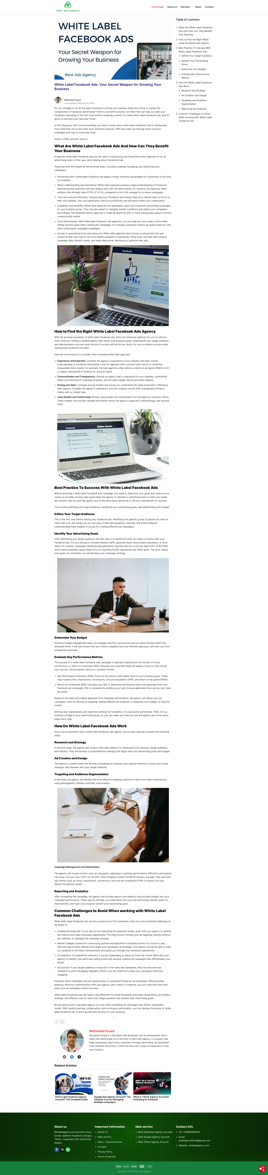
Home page (157, 6)
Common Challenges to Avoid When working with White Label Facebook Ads (195, 117)
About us (172, 6)
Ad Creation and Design (194, 95)
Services (185, 6)
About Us (103, 1132)
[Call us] (68, 1149)
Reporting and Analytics (194, 108)
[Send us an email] (62, 1149)
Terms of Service (107, 1156)
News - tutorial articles (110, 1142)
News (198, 6)
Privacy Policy (105, 1151)
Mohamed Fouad (101, 1031)
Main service (104, 1136)
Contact (209, 6)
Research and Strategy (193, 90)
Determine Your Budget (193, 69)
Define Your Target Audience (196, 55)
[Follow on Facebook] (56, 1149)
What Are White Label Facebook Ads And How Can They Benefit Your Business (196, 31)
